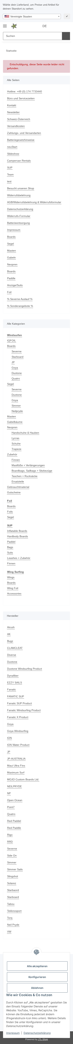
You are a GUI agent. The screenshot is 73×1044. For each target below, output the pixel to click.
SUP (9, 167)
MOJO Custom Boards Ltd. (23, 779)
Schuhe (16, 443)
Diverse (11, 654)
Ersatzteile (18, 481)
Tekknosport (14, 910)
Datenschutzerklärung (37, 1032)
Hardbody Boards (17, 536)
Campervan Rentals (19, 160)
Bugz (10, 641)
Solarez (11, 883)
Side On (12, 855)
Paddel (11, 541)
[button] (55, 26)
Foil (9, 292)
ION (9, 737)
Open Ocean (14, 800)
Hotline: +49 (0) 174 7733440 (24, 91)
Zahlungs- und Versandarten (24, 132)
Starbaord (13, 890)
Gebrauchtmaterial (18, 486)
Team (10, 174)
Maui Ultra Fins (16, 765)
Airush (11, 627)
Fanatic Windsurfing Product (24, 710)
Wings (10, 577)
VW (9, 931)
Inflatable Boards (17, 530)
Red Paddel (14, 820)
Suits (10, 552)
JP (13, 362)
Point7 (11, 807)
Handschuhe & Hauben (25, 432)
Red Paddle (14, 827)
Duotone (17, 373)
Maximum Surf (15, 772)
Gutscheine (14, 492)
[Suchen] (66, 36)
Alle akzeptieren (37, 966)
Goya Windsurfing (17, 730)
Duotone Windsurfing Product (24, 668)
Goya (15, 367)
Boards (11, 236)
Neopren (12, 264)
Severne (17, 351)
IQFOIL (11, 340)
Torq (9, 917)
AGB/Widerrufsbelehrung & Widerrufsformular (34, 202)
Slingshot (12, 876)
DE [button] (44, 26)
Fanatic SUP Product (19, 703)
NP (9, 793)
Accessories (14, 593)
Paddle (11, 278)
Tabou (10, 903)
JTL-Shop (43, 1039)
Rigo (10, 834)
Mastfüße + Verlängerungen (28, 465)
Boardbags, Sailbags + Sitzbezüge (32, 470)
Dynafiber (13, 675)
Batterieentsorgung (18, 222)
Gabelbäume (14, 421)
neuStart (12, 146)
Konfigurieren (37, 977)
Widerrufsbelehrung (19, 195)
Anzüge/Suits (15, 285)
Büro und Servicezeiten (21, 98)
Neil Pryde (13, 924)
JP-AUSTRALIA (16, 758)
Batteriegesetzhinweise (20, 139)
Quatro (16, 378)
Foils (10, 511)
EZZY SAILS (14, 682)
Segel (10, 243)
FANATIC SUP (15, 696)
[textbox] (32, 16)
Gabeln (11, 257)
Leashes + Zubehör (18, 558)
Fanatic (11, 689)
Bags (10, 547)
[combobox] (32, 16)
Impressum (13, 1032)
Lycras (15, 438)
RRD (10, 841)
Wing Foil (12, 588)
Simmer (16, 405)
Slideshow (13, 153)
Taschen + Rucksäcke (24, 476)
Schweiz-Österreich (18, 119)
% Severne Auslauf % (19, 299)
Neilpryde (17, 411)
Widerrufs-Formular (18, 215)
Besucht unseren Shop (20, 188)
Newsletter (13, 112)
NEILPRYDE (14, 786)
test (9, 181)
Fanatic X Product (17, 717)
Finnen (16, 459)
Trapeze (16, 448)
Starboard (17, 356)
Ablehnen (37, 987)
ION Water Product (18, 744)
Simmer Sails (15, 869)
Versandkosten (16, 126)
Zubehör (12, 454)
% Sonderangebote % (20, 305)
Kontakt (11, 105)
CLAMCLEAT (15, 647)
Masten (11, 250)
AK (8, 634)
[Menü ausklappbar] (5, 24)
